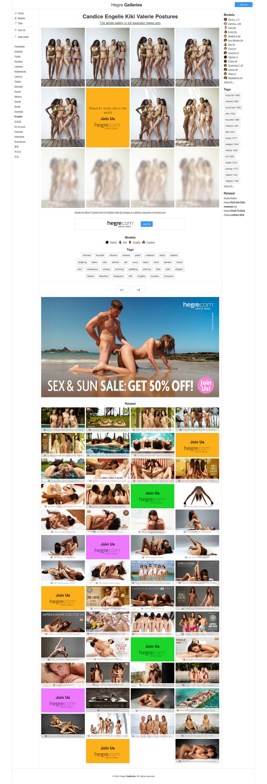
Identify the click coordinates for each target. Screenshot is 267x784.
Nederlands (20, 71)
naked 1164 (231, 174)
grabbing (133, 269)
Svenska (18, 111)
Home (21, 13)
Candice (151, 242)
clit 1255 (230, 156)
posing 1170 (232, 168)
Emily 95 (232, 32)
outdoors (150, 255)
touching (119, 269)
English (18, 116)
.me (230, 206)
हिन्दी (16, 146)
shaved (126, 255)
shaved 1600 (232, 101)
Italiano (18, 96)
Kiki (125, 242)
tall (125, 262)
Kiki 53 (231, 44)
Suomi (17, 91)
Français (18, 131)
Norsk (17, 106)
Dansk (17, 101)
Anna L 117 (234, 19)
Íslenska (18, 86)
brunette (100, 255)
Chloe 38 (232, 61)
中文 (16, 156)
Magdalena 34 (235, 77)
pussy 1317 (231, 138)
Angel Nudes (230, 198)
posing (106, 269)
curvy (135, 262)
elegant (179, 269)
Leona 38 (233, 69)
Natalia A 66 (234, 36)
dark (158, 269)
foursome (168, 276)
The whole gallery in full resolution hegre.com (130, 22)
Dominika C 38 (235, 65)
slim (80, 269)
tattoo (146, 262)
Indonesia (19, 136)
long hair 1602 (233, 95)
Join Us (243, 4)
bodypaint (118, 276)
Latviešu (18, 66)
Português (19, 46)
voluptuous (92, 269)
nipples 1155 (232, 180)
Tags (20, 23)
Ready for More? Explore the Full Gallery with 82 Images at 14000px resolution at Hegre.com (120, 212)
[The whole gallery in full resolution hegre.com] (197, 178)
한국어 (17, 151)
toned (179, 262)
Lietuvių (18, 76)
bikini (94, 262)
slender (167, 262)
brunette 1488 (232, 119)
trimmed (87, 255)
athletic (115, 262)
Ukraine (113, 255)
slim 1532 (230, 113)
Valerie (113, 242)
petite (137, 255)
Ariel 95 (232, 27)
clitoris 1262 (232, 150)
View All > (229, 82)
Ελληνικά (19, 126)
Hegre (126, 4)
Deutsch (18, 61)
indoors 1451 (232, 125)
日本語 (17, 121)
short (156, 262)
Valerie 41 (233, 57)
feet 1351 (230, 131)
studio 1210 (231, 162)
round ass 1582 (233, 107)
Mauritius (103, 276)
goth (168, 269)
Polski (17, 56)
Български (19, 141)
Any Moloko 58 (235, 40)
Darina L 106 (234, 23)
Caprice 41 (233, 52)
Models (21, 18)
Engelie (136, 242)
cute (104, 262)
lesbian (173, 255)
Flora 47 (232, 48)
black (162, 255)
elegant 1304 (232, 144)
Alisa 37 (232, 73)
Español (18, 51)
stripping (82, 262)
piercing (147, 269)
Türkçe (17, 81)
